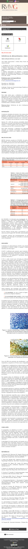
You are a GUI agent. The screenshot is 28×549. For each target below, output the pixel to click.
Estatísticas (7, 48)
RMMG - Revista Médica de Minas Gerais (10, 9)
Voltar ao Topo (15, 529)
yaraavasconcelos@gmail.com (12, 80)
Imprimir (7, 41)
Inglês (18, 1)
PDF (20, 41)
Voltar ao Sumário (6, 34)
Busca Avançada (6, 22)
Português (11, 1)
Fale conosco (9, 534)
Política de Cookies (14, 540)
